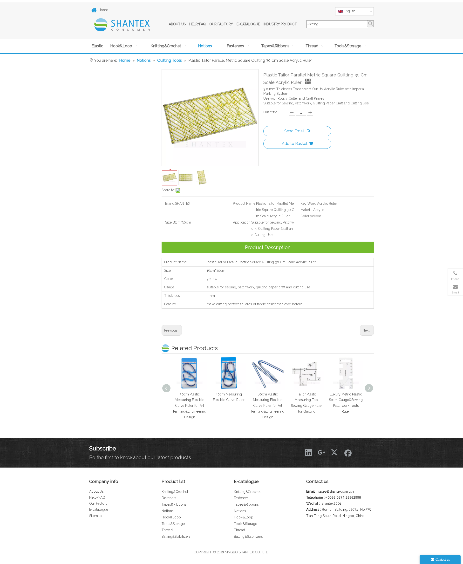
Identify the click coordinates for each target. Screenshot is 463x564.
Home (103, 10)
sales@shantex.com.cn (336, 491)
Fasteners (169, 498)
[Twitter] (334, 452)
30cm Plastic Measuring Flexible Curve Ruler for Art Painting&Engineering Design (189, 405)
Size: (168, 222)
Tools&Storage (173, 524)
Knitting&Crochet (175, 492)
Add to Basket (294, 143)
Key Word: (308, 203)
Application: (242, 222)
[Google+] (321, 452)
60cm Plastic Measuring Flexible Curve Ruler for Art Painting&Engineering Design (267, 405)
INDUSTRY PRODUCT (280, 24)
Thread (167, 530)
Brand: (170, 203)
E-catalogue (98, 509)
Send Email (294, 131)
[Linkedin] (308, 452)
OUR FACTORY (221, 24)
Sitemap (95, 516)
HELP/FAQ (197, 24)
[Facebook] (347, 452)
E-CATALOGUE (248, 24)
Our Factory (98, 503)
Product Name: (244, 203)
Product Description (267, 247)
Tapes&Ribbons (174, 504)
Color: (305, 216)
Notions (168, 511)
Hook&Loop (171, 517)
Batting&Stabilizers (176, 536)
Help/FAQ (97, 497)
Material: (306, 210)
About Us (96, 491)
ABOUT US (177, 24)
